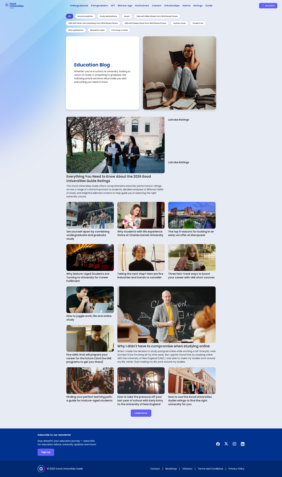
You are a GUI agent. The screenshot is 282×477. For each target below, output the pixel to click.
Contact (155, 468)
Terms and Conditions (210, 468)
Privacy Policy (236, 468)
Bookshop (171, 468)
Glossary (187, 468)
